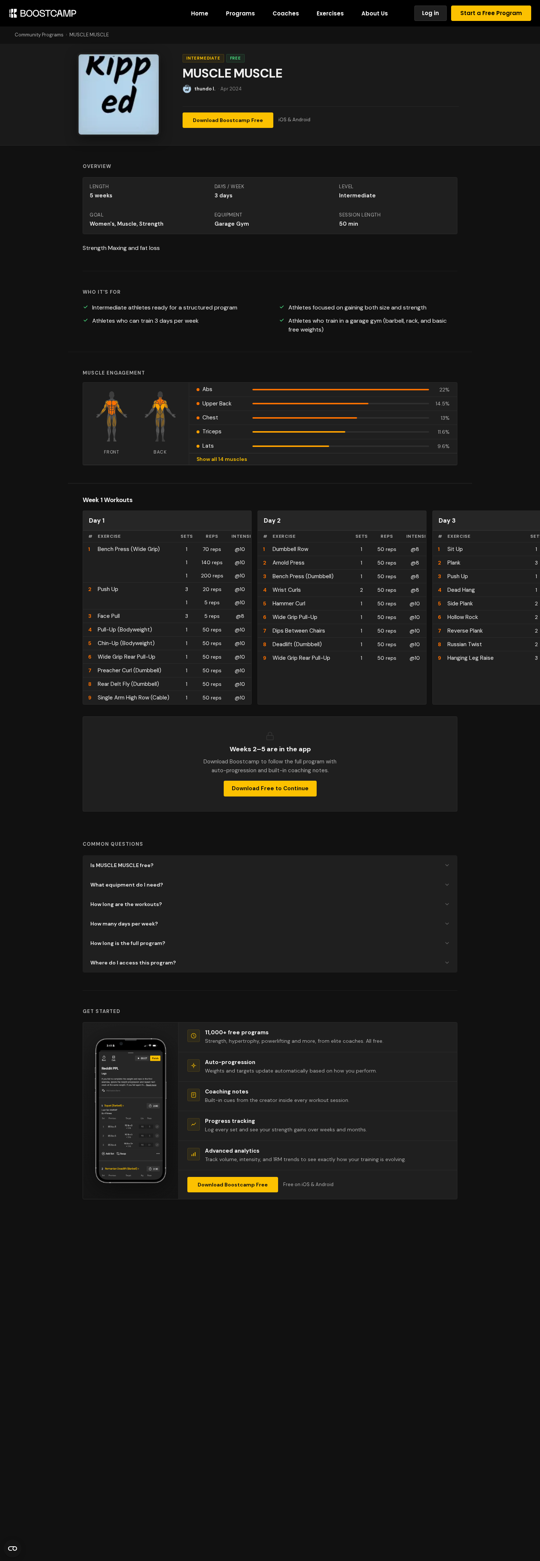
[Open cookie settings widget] (12, 1548)
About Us (374, 13)
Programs (240, 13)
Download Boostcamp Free (228, 120)
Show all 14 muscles (222, 459)
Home (199, 13)
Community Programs (39, 35)
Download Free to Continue (270, 788)
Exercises (330, 13)
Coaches (286, 13)
